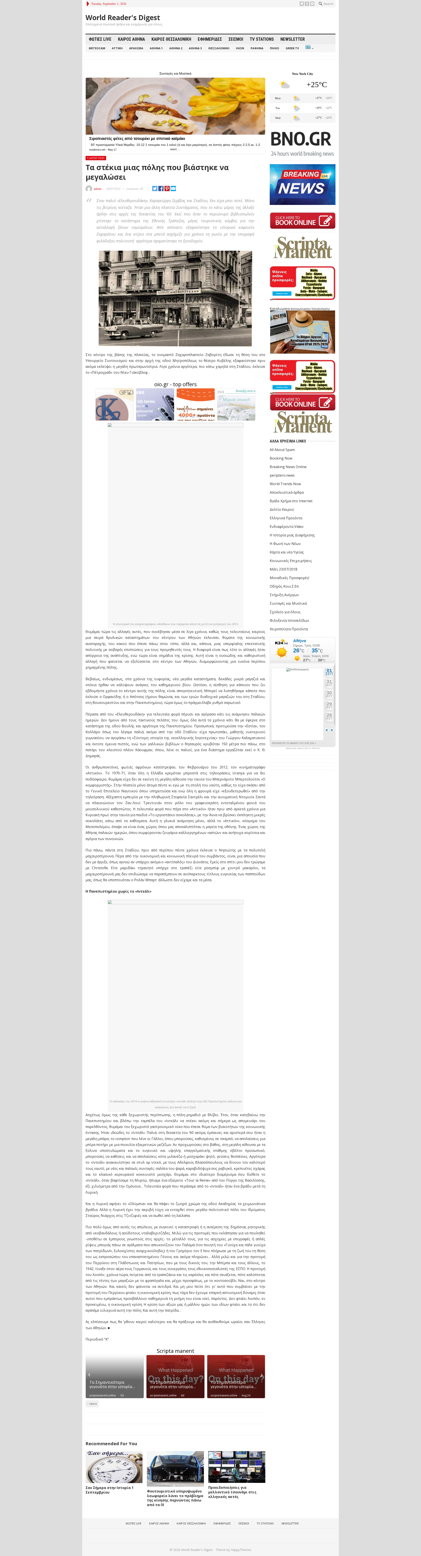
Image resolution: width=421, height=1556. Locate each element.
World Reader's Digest (123, 17)
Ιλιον (240, 48)
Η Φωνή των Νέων (285, 543)
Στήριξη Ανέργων (284, 594)
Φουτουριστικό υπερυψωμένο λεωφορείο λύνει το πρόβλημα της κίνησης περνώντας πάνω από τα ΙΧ (175, 1498)
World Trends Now (285, 483)
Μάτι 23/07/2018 (283, 569)
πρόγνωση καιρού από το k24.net (303, 748)
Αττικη (117, 48)
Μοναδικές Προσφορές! (289, 577)
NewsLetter (292, 39)
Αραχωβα (136, 48)
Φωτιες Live (100, 39)
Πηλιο (274, 48)
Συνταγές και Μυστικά (288, 603)
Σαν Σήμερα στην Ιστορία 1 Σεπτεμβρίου (110, 1490)
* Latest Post (96, 158)
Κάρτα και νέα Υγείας (287, 552)
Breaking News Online (288, 466)
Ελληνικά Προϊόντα (286, 518)
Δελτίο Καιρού (282, 509)
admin (98, 189)
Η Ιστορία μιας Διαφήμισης (292, 535)
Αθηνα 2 (175, 48)
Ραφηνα (257, 48)
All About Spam (282, 449)
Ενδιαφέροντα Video (286, 526)
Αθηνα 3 (195, 48)
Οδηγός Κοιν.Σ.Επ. (284, 586)
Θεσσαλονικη (218, 48)
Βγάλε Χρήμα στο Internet (291, 501)
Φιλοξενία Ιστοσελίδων (289, 620)
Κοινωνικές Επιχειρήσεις (291, 560)
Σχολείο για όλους (285, 612)
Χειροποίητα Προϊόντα (289, 629)
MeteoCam (97, 48)
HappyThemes (241, 1550)
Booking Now (281, 458)
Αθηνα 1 (156, 48)
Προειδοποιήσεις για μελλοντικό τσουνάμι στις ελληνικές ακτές (232, 1492)
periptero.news (282, 475)
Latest (93, 1404)
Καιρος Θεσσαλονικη (171, 39)
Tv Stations (262, 39)
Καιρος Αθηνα (131, 39)
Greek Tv (292, 48)
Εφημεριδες (210, 39)
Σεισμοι (235, 39)
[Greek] (309, 48)
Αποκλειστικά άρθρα (287, 492)
